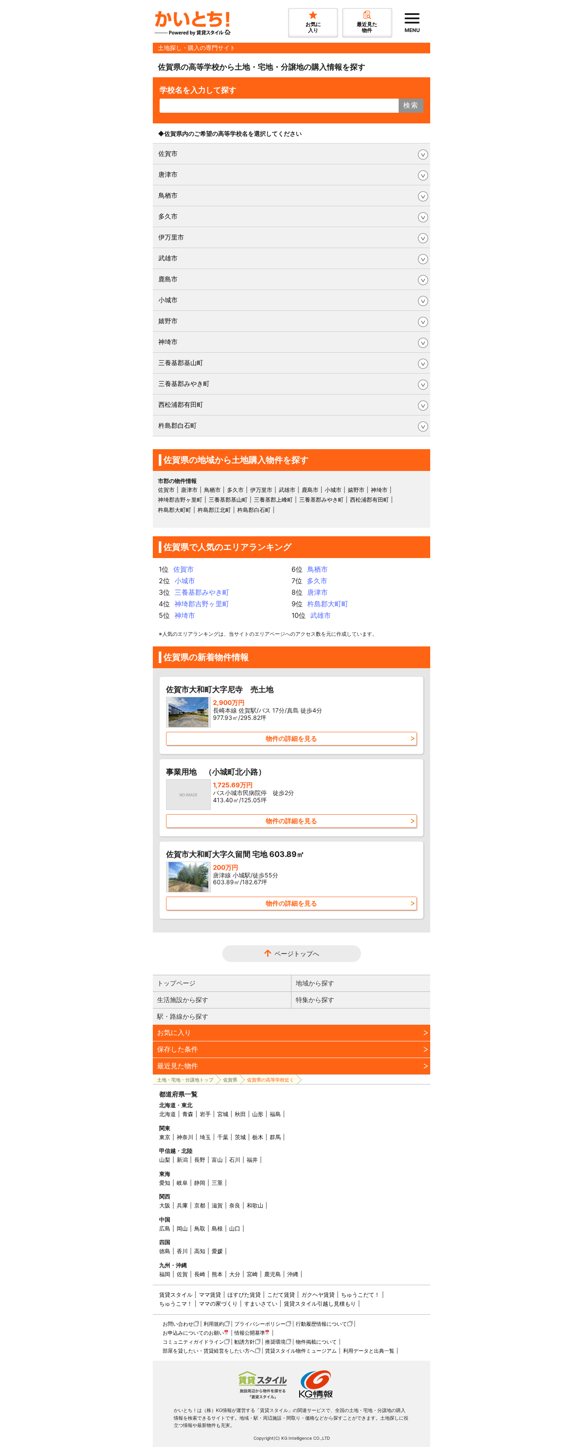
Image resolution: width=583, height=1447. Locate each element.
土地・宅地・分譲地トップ (185, 1080)
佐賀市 (168, 153)
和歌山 (255, 1205)
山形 (257, 1114)
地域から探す (315, 983)
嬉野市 (168, 321)
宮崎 (252, 1274)
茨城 (240, 1137)
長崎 (199, 1274)
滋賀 (217, 1205)
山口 (234, 1228)
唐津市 (168, 174)
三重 (217, 1182)
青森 (187, 1114)
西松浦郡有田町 (180, 404)
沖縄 (292, 1274)
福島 (275, 1114)
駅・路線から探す (182, 1016)
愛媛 (217, 1251)
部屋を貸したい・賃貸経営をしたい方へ (209, 1351)
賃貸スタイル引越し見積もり (320, 1303)
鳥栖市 (168, 195)
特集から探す (315, 1000)
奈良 (234, 1205)
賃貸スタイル (175, 1294)
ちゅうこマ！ (175, 1303)
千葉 (222, 1137)
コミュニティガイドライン (193, 1342)
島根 (217, 1228)
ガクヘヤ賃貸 (318, 1294)
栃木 (257, 1137)
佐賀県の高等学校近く (270, 1080)
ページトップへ (296, 954)
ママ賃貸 (210, 1294)
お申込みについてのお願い (193, 1333)
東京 (164, 1137)
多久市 (168, 216)
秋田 (240, 1114)
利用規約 (214, 1324)
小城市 (168, 300)
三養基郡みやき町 (184, 384)
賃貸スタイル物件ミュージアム (301, 1351)
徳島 (164, 1251)
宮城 (222, 1114)
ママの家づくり (218, 1303)
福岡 (164, 1274)
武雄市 (168, 258)
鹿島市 (168, 279)
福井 (252, 1159)
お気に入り (174, 1032)
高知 (199, 1251)
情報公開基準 (249, 1333)
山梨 (164, 1159)
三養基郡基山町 (180, 363)
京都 (199, 1205)
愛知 (164, 1182)
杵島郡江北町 (214, 509)
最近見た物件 (177, 1065)
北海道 (167, 1114)
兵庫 (182, 1205)
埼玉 (205, 1137)
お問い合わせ (178, 1324)
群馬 (275, 1137)
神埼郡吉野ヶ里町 (180, 499)
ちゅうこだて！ (360, 1294)
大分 (234, 1274)
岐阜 (182, 1182)
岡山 (182, 1228)
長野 (199, 1159)
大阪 (164, 1205)
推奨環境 (275, 1342)
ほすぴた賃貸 (244, 1294)
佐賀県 (230, 1080)
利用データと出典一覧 (368, 1351)
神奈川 (185, 1137)
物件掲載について (316, 1342)
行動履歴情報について (321, 1324)
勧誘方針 (244, 1342)
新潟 (182, 1159)
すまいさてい (260, 1303)
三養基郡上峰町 (273, 499)
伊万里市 (171, 237)
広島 (164, 1228)
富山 (217, 1159)
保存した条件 (177, 1049)
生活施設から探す (182, 1000)
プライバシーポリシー (260, 1324)
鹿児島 (272, 1274)
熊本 (217, 1274)
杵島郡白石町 (177, 425)
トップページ (176, 983)
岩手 (205, 1114)
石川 (234, 1159)
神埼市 (168, 342)
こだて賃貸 (281, 1294)
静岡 (199, 1182)
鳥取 (199, 1228)
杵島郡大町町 (174, 509)
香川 (182, 1251)
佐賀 (182, 1274)
